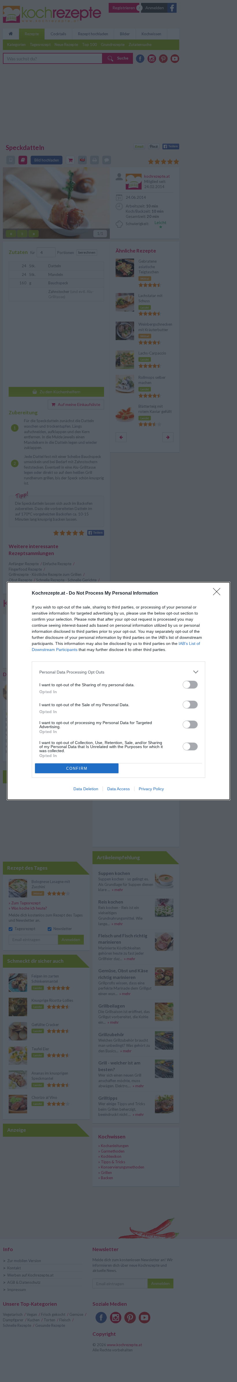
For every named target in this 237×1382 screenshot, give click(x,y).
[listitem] (118, 672)
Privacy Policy (151, 788)
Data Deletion (85, 788)
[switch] (190, 685)
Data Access (118, 788)
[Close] (218, 593)
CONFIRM (77, 768)
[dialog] (118, 691)
